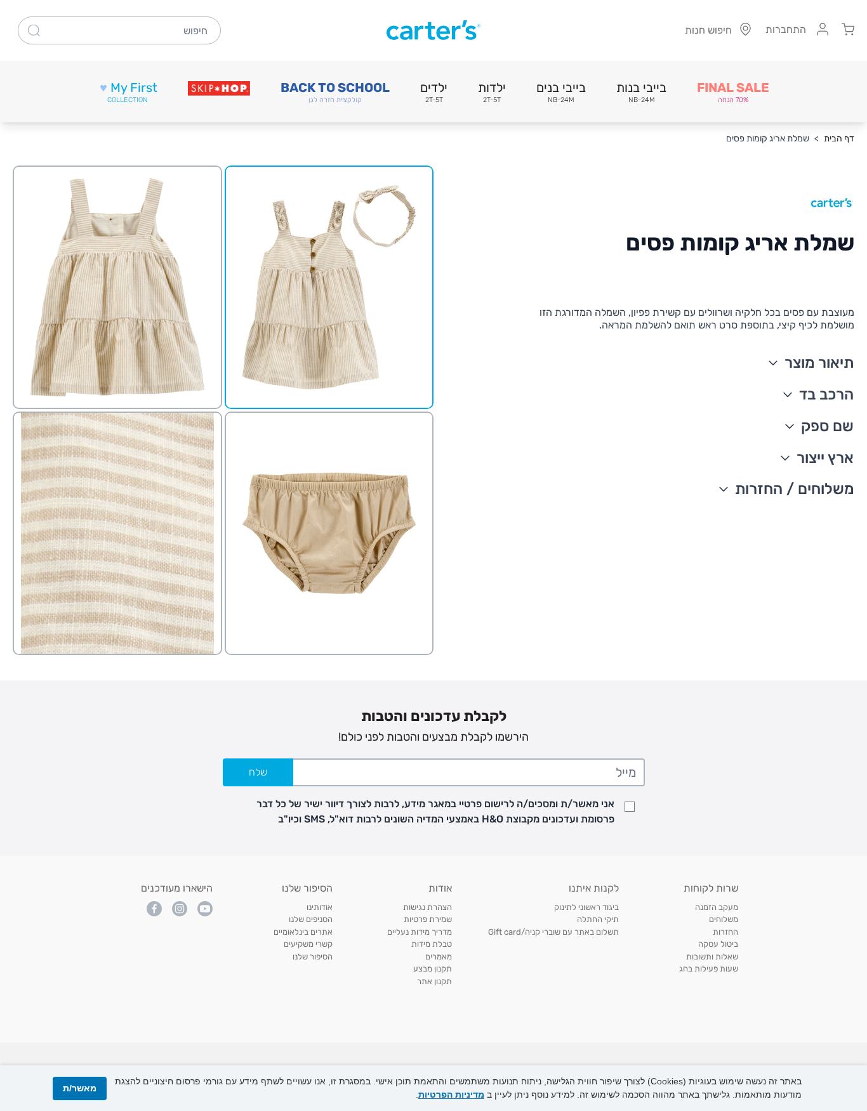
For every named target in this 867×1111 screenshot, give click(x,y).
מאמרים (438, 956)
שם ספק (827, 426)
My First (128, 92)
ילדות (492, 92)
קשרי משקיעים (308, 944)
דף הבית (839, 138)
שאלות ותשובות (712, 956)
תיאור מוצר (819, 363)
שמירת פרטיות (428, 919)
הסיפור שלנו (313, 956)
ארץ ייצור (825, 458)
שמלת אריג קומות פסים (767, 138)
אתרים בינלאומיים (303, 932)
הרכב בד (826, 394)
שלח (258, 772)
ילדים (433, 92)
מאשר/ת (79, 1088)
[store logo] (433, 30)
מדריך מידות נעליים (419, 932)
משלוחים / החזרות (794, 489)
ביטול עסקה (718, 944)
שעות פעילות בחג (708, 968)
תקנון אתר (434, 981)
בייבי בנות (641, 92)
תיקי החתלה (598, 919)
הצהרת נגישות (427, 907)
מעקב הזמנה (716, 907)
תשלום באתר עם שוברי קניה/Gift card (553, 932)
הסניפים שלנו (311, 919)
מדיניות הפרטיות (451, 1094)
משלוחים (723, 919)
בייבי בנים (561, 92)
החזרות (725, 932)
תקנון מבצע (432, 968)
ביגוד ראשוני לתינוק (586, 907)
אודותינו (320, 907)
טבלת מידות (431, 944)
